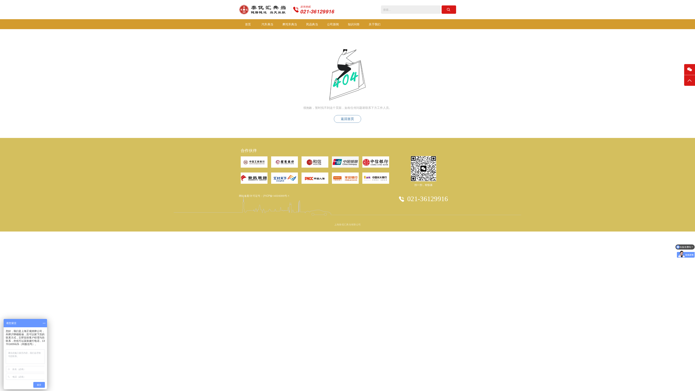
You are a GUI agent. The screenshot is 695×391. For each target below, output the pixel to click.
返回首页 (347, 119)
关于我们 (374, 24)
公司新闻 (333, 24)
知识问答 (354, 24)
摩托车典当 (289, 24)
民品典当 (312, 24)
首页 (248, 24)
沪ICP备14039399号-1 (276, 195)
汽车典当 (267, 24)
